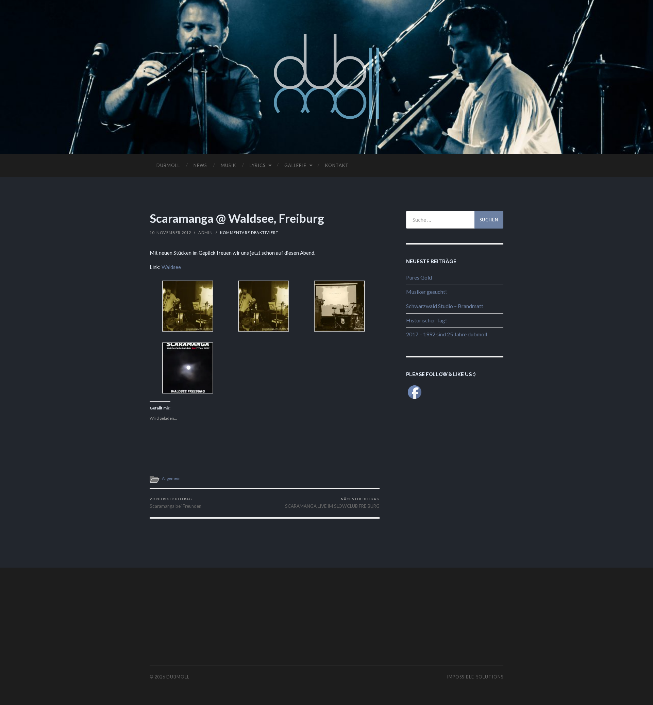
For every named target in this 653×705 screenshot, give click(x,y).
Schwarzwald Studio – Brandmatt (444, 306)
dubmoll (177, 676)
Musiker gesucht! (426, 291)
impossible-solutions (475, 676)
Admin (205, 232)
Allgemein (171, 478)
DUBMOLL (168, 165)
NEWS (200, 165)
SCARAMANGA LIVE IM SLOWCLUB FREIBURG (332, 502)
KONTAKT (337, 165)
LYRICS (258, 165)
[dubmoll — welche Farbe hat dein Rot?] (327, 76)
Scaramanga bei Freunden (175, 502)
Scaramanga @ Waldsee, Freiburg (237, 218)
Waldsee (171, 267)
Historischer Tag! (426, 320)
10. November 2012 (170, 232)
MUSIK (228, 165)
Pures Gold (419, 277)
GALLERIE (295, 165)
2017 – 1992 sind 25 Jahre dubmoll (446, 334)
